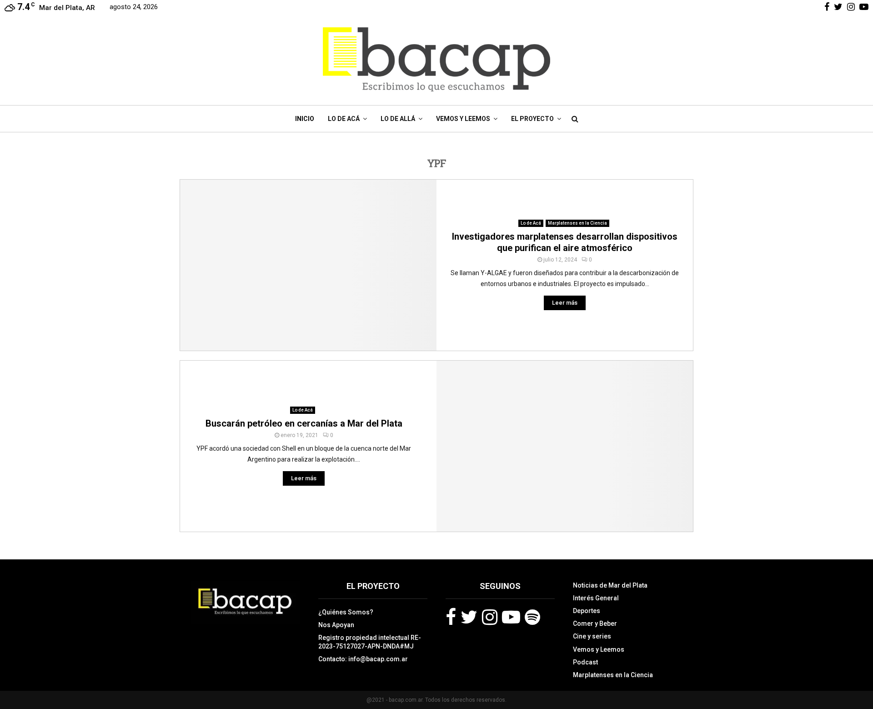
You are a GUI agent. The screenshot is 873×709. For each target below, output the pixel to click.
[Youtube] (511, 617)
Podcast (585, 662)
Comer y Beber (595, 623)
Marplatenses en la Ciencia (577, 223)
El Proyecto (532, 118)
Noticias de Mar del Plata (610, 585)
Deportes (586, 610)
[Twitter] (469, 617)
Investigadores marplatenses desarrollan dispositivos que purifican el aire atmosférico (564, 242)
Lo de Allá (398, 118)
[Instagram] (489, 617)
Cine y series (592, 636)
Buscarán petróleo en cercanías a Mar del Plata (304, 423)
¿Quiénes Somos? (345, 612)
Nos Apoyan (336, 625)
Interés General (596, 598)
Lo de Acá (344, 118)
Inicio (304, 118)
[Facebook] (451, 617)
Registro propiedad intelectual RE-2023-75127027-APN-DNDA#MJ (369, 641)
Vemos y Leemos (463, 118)
